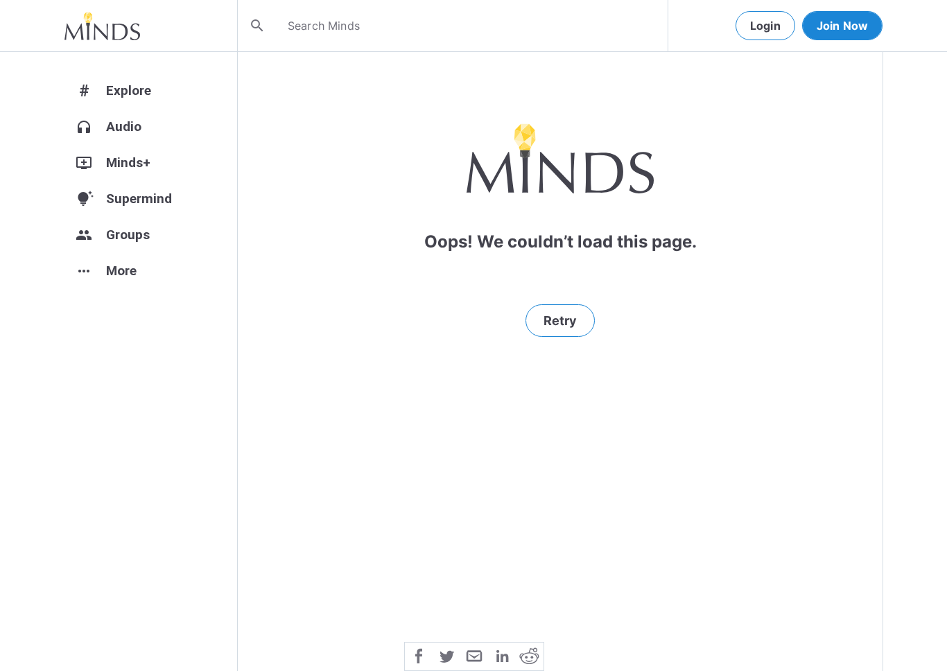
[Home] (102, 25)
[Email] (474, 655)
